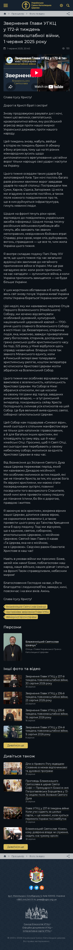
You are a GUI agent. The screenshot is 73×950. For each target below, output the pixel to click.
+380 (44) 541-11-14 (26, 899)
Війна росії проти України (21, 617)
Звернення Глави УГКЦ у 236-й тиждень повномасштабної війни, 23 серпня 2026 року (47, 697)
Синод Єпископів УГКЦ (36, 924)
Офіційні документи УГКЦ (36, 927)
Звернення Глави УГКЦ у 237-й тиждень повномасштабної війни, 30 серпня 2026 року (47, 680)
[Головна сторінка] (5, 14)
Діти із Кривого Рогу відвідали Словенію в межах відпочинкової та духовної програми (46, 767)
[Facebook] (31, 888)
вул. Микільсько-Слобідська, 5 (25, 895)
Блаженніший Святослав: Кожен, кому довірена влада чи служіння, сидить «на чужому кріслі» (47, 832)
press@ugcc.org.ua (47, 899)
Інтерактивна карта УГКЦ (36, 931)
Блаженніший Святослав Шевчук (26, 606)
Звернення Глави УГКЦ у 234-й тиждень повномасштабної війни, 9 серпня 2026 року (47, 731)
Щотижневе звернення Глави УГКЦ (27, 611)
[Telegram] (36, 888)
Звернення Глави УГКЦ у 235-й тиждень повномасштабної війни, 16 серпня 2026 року (47, 714)
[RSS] (42, 888)
